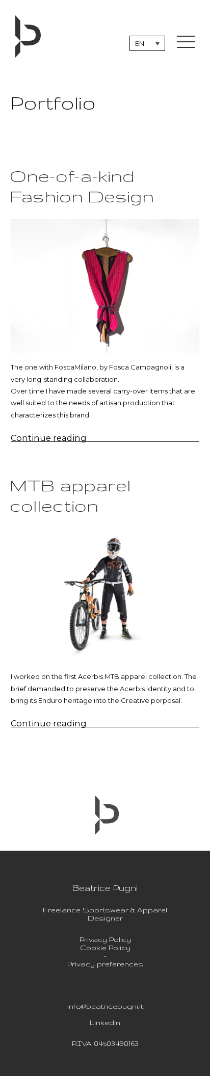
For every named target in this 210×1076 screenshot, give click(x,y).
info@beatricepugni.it (105, 1006)
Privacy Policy (105, 939)
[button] (147, 43)
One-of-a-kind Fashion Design (82, 186)
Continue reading (66, 438)
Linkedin (105, 1022)
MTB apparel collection (70, 495)
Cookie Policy (105, 947)
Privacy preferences (105, 964)
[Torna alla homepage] (28, 37)
